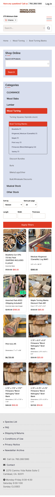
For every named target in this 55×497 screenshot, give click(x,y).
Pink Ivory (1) (16, 142)
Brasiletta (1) (16, 129)
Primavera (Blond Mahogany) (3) (24, 147)
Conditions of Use (14, 438)
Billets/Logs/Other (17, 172)
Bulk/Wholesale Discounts (21, 179)
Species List (11, 421)
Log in (49, 3)
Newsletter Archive (14, 450)
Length (5, 212)
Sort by (6, 201)
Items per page (29, 201)
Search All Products (13, 59)
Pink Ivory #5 (10, 344)
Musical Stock (14, 186)
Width (20, 212)
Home (5, 41)
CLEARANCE (13, 92)
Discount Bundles (17, 158)
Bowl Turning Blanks (18, 124)
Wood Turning (19, 41)
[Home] (27, 11)
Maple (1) (15, 138)
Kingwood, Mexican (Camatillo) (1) (24, 133)
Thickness (36, 212)
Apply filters (27, 224)
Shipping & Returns (14, 433)
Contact (11, 465)
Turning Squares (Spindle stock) (24, 117)
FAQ (7, 427)
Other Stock (13, 192)
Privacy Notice (12, 444)
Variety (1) (15, 152)
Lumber (10, 104)
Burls (12, 165)
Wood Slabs (13, 98)
